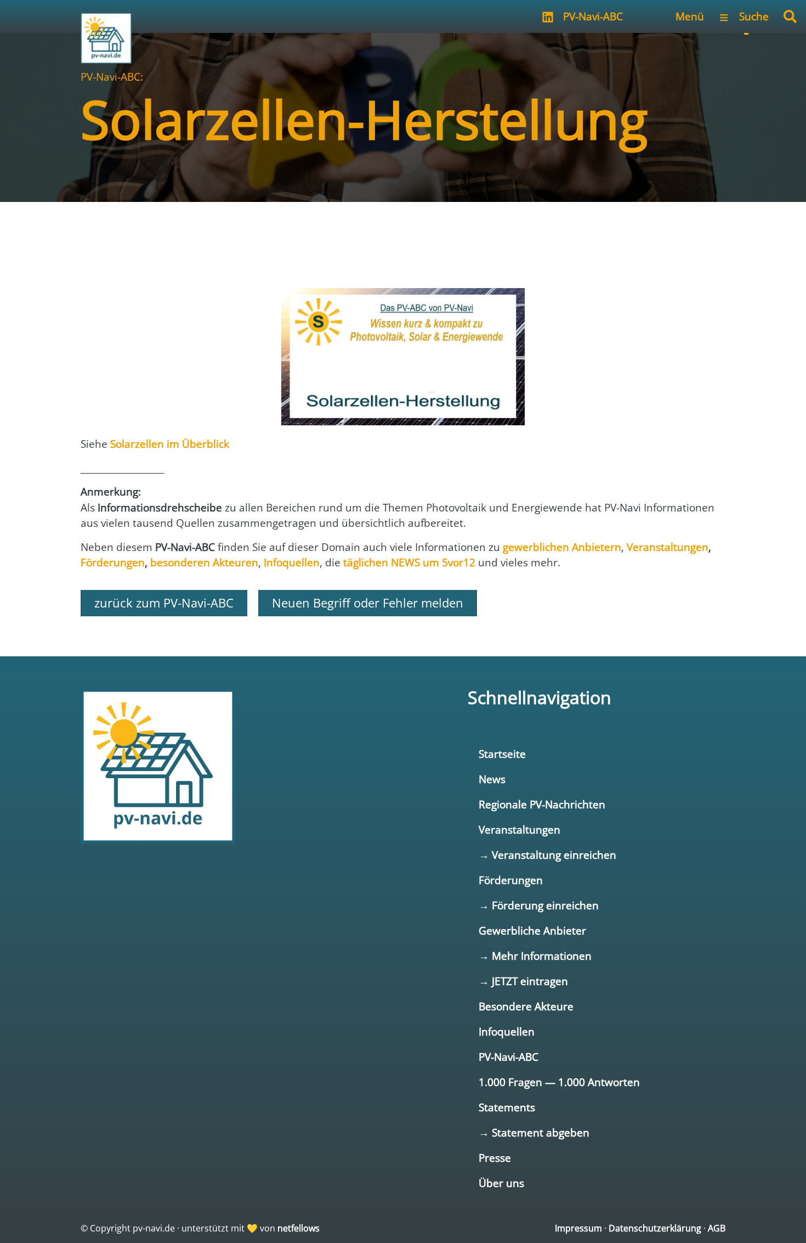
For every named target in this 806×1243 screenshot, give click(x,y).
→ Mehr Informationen (535, 955)
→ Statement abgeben (534, 1132)
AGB (716, 1228)
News (492, 779)
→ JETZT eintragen (523, 981)
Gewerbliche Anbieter (532, 930)
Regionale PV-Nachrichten (542, 804)
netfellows (298, 1228)
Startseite (502, 753)
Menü (690, 16)
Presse (495, 1157)
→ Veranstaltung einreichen (547, 854)
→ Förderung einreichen (539, 905)
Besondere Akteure (526, 1006)
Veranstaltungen (519, 829)
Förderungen (511, 880)
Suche (754, 16)
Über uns (501, 1182)
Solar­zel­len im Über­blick (169, 443)
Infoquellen (507, 1031)
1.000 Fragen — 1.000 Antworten (559, 1082)
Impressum (578, 1228)
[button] (790, 16)
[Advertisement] (403, 234)
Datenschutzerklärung (655, 1228)
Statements (507, 1107)
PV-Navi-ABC (593, 16)
